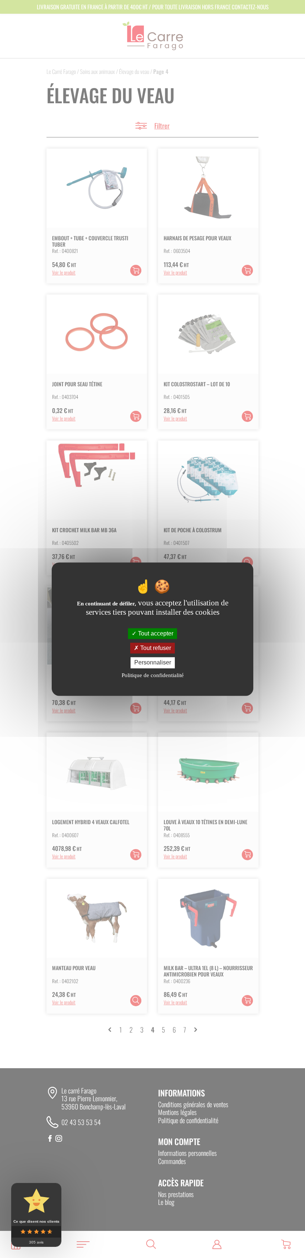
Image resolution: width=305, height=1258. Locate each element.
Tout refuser (155, 648)
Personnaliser (152, 663)
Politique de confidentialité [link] (153, 675)
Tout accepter (155, 633)
